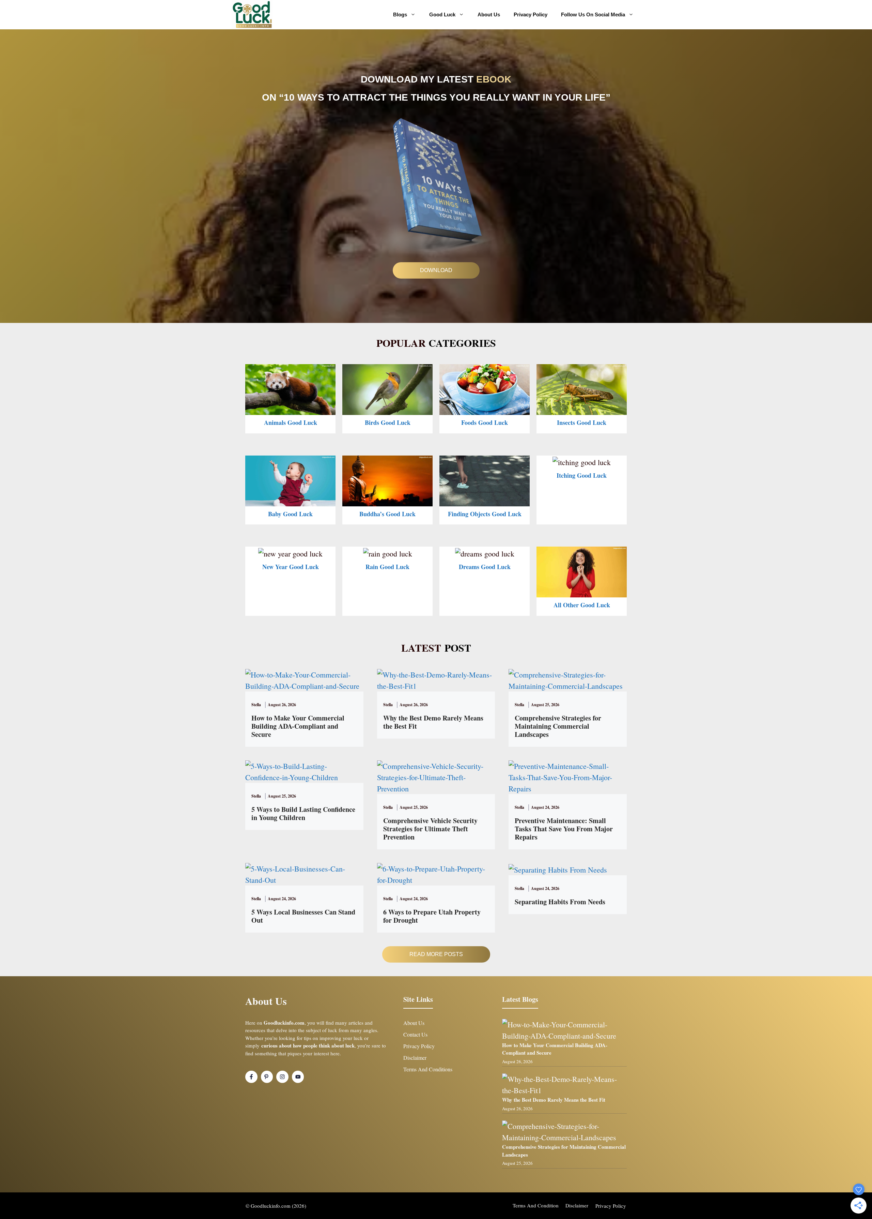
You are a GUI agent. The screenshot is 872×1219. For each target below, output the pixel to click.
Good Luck (442, 14)
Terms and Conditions (427, 1069)
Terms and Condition (536, 1205)
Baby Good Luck (290, 513)
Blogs (400, 14)
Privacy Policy (530, 14)
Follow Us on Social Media (593, 14)
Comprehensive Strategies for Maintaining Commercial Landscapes (558, 726)
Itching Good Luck (582, 475)
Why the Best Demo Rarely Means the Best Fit (433, 722)
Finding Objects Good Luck (484, 513)
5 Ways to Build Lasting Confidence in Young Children (303, 813)
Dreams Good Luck (485, 566)
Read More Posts (436, 954)
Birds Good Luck (387, 422)
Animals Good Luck (290, 422)
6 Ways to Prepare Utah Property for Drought (432, 916)
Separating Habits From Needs (560, 902)
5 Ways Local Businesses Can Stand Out (303, 916)
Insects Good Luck (581, 422)
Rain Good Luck (387, 566)
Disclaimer (414, 1057)
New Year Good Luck (290, 566)
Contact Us (415, 1034)
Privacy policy (610, 1205)
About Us (489, 14)
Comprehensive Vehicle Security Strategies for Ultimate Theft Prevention (430, 829)
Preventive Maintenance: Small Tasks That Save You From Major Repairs (564, 829)
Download (436, 270)
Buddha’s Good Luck (387, 513)
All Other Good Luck (582, 604)
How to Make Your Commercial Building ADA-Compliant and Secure (297, 726)
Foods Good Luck (484, 422)
